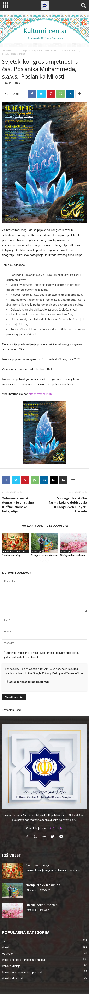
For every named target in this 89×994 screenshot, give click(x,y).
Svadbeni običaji (11, 555)
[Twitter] (53, 837)
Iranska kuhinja (11, 966)
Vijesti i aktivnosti (12, 978)
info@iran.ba (55, 828)
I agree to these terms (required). (28, 681)
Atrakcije (36, 551)
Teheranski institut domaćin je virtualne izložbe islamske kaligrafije (18, 504)
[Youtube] (61, 837)
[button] (82, 5)
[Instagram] (36, 837)
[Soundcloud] (45, 837)
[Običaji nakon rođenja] (73, 543)
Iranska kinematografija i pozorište (22, 972)
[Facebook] (28, 837)
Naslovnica (7, 50)
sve (17, 50)
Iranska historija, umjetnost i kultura (16, 551)
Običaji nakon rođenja (72, 555)
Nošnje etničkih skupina (44, 555)
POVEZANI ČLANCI (32, 525)
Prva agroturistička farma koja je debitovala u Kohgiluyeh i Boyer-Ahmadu (68, 504)
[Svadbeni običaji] (15, 543)
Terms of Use (74, 673)
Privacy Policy (51, 673)
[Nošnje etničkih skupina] (44, 543)
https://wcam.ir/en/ (41, 393)
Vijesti (6, 947)
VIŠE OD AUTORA (57, 525)
